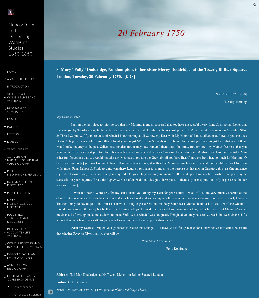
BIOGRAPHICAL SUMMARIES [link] (17, 110)
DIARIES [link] (12, 141)
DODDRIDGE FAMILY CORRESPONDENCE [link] (21, 277)
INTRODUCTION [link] (18, 86)
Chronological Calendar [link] (28, 294)
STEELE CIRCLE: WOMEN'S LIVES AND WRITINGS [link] (21, 97)
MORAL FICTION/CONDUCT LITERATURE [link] (20, 203)
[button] (255, 5)
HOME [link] (11, 71)
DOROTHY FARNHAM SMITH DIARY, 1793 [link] (21, 255)
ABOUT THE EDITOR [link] (20, 79)
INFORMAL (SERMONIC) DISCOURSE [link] (23, 183)
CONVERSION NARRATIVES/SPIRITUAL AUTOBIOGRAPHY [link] (23, 160)
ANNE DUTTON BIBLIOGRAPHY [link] (17, 266)
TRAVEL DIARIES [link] (18, 149)
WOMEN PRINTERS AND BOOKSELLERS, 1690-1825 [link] (24, 244)
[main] (151, 30)
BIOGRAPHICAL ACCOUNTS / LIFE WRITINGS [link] (18, 232)
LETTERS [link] (13, 134)
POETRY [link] (12, 126)
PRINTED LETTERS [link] (19, 192)
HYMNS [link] (12, 119)
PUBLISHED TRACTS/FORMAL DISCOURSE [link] (18, 218)
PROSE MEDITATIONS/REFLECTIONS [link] (24, 172)
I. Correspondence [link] (22, 286)
